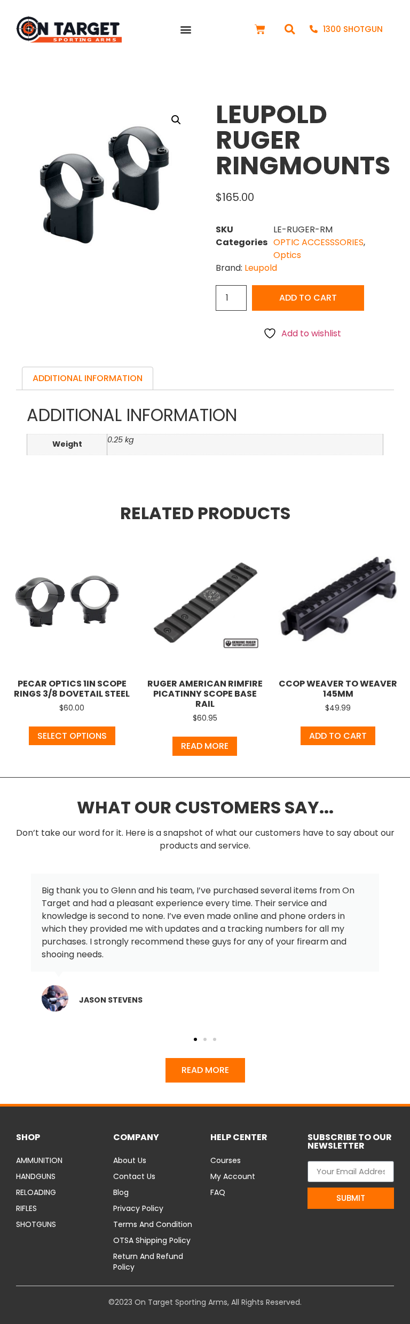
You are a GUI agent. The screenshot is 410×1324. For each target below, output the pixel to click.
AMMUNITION (39, 1160)
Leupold (261, 268)
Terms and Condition (152, 1224)
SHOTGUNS (36, 1224)
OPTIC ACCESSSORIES (318, 242)
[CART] (260, 29)
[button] (186, 29)
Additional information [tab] (88, 378)
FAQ (217, 1192)
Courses (225, 1160)
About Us (129, 1160)
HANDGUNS (36, 1176)
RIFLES (26, 1208)
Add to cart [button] (338, 736)
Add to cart (308, 298)
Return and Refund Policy (148, 1261)
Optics (287, 255)
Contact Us (134, 1176)
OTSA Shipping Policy (152, 1240)
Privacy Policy (138, 1208)
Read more (204, 746)
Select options (72, 736)
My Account (232, 1176)
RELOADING (36, 1192)
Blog (121, 1192)
